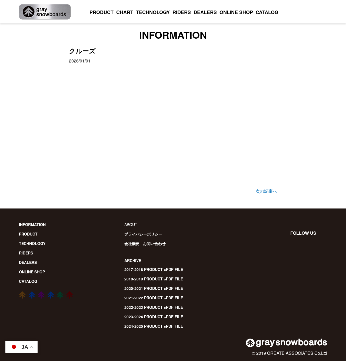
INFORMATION (32, 224)
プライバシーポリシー (143, 234)
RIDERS (181, 12)
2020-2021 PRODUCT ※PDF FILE (153, 288)
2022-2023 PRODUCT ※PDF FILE (153, 307)
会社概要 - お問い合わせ (145, 243)
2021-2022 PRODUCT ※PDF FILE (153, 297)
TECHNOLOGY (153, 12)
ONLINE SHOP (236, 12)
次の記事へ (266, 191)
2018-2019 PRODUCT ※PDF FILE (153, 278)
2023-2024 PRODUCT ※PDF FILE (153, 316)
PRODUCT (101, 12)
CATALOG (267, 12)
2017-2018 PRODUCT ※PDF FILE (153, 269)
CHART (124, 12)
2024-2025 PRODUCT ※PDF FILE (153, 326)
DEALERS (205, 12)
